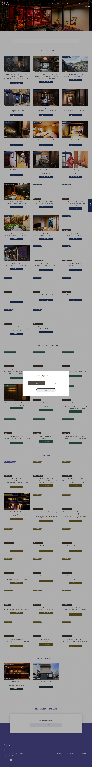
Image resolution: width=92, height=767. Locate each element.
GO (46, 390)
